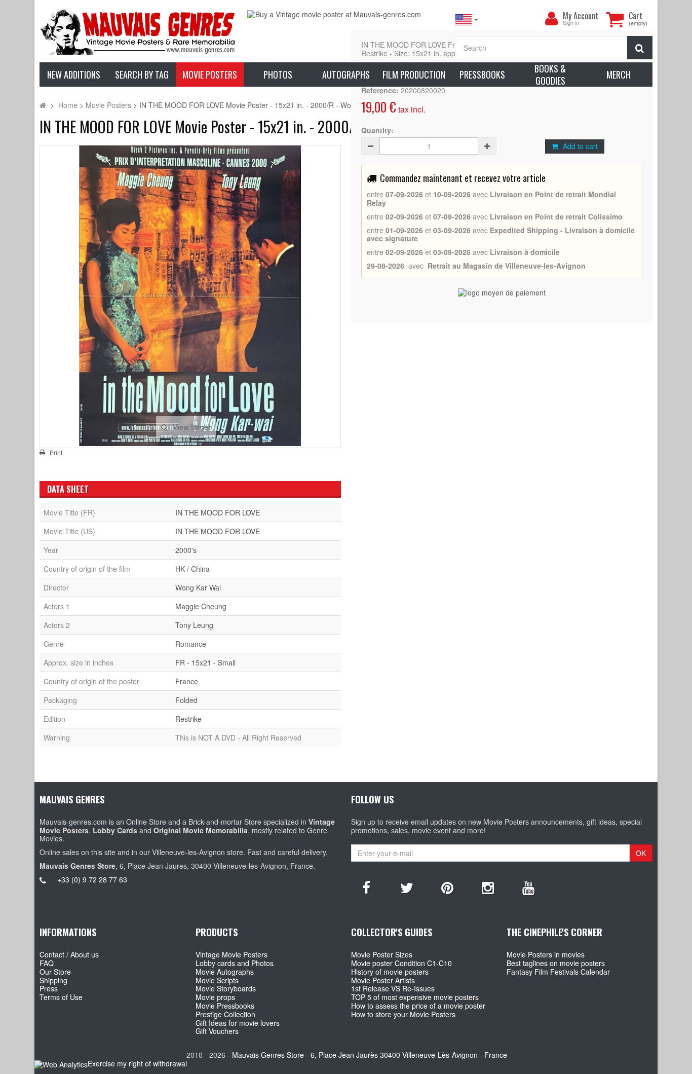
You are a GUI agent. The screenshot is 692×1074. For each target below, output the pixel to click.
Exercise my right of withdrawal (137, 1063)
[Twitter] (407, 887)
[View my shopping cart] (615, 19)
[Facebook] (366, 887)
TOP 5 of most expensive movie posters (415, 997)
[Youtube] (528, 887)
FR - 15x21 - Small (205, 662)
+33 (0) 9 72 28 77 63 (92, 879)
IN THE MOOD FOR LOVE (217, 512)
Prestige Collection (225, 1014)
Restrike (188, 719)
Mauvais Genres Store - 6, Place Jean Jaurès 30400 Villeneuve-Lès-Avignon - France (369, 1055)
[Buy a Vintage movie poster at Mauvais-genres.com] (346, 14)
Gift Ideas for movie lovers (238, 1023)
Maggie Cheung (200, 606)
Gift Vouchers (217, 1031)
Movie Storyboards (226, 988)
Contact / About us (69, 954)
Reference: (380, 90)
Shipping (53, 980)
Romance (190, 644)
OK (641, 853)
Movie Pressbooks (225, 1006)
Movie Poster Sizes (381, 954)
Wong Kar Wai (198, 587)
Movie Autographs (225, 972)
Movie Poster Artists (383, 980)
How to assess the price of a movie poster (418, 1006)
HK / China (192, 569)
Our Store (55, 972)
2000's (186, 550)
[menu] (552, 19)
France (186, 681)
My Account (580, 16)
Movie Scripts (217, 980)
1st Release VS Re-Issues (393, 988)
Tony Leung (194, 625)
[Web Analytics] (61, 1064)
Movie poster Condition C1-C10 (401, 963)
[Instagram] (488, 887)
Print (56, 452)
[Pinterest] (447, 887)
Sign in (571, 23)
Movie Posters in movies (546, 954)
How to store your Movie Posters (403, 1014)
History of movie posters (390, 972)
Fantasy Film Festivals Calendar (558, 972)
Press (49, 988)
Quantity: (377, 130)
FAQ (47, 963)
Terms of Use (61, 997)
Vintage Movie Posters (231, 954)
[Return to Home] (43, 105)
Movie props (215, 997)
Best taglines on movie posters (556, 963)
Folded (186, 700)
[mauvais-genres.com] (138, 31)
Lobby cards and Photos (235, 963)
